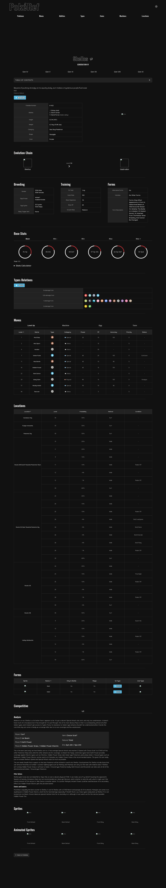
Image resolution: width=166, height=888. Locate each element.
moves (41, 16)
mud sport (37, 343)
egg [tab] (100, 325)
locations (145, 16)
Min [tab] (83, 239)
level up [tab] (31, 325)
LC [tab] (83, 711)
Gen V (47, 72)
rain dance (36, 373)
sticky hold (55, 110)
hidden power (37, 367)
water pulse (37, 355)
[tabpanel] (83, 252)
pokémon (20, 16)
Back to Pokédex (22, 855)
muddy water (37, 385)
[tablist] (83, 240)
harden (36, 349)
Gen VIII (117, 72)
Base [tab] (28, 239)
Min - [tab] (55, 239)
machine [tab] (65, 325)
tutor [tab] (135, 325)
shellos (28, 169)
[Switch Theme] (156, 6)
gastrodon (124, 169)
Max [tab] (110, 239)
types (82, 16)
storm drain (55, 112)
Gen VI (70, 72)
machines (123, 16)
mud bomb (37, 361)
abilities (62, 16)
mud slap (37, 337)
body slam (36, 379)
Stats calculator (23, 265)
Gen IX (140, 72)
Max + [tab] (138, 239)
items (102, 16)
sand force (55, 115)
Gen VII (94, 72)
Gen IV (25, 72)
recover (37, 391)
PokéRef (24, 6)
